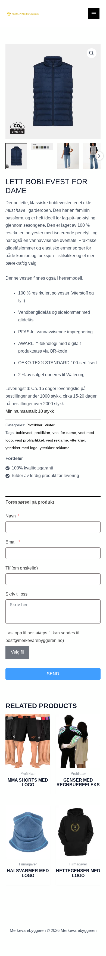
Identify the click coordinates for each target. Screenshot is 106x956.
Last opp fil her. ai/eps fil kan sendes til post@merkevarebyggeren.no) (42, 637)
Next (99, 156)
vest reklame (57, 440)
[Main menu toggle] (93, 13)
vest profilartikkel (29, 440)
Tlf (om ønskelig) (21, 568)
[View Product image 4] (94, 156)
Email (11, 542)
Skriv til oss (16, 594)
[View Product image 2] (42, 146)
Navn (10, 516)
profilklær (42, 432)
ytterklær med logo (21, 448)
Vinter (50, 425)
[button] (91, 53)
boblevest (24, 432)
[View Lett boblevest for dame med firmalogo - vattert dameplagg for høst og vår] (16, 156)
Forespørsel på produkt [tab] (29, 502)
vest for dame (64, 432)
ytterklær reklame (55, 448)
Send (53, 674)
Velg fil (17, 652)
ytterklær (77, 440)
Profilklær (34, 425)
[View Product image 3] (68, 156)
